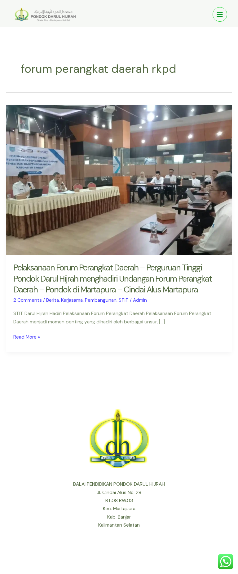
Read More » (26, 336)
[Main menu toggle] (220, 14)
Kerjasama (72, 300)
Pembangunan (101, 300)
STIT (124, 300)
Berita (52, 300)
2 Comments (27, 300)
